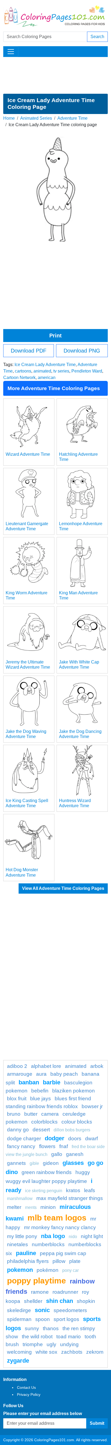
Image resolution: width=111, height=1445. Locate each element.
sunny (32, 1328)
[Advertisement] (55, 75)
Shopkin (86, 1301)
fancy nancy (21, 1146)
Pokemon (20, 1269)
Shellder (33, 1301)
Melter (14, 1207)
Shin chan (59, 1301)
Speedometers (70, 1310)
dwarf (91, 1138)
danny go (18, 1129)
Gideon (51, 1163)
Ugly (51, 1344)
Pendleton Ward (86, 371)
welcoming (19, 1352)
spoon (42, 1319)
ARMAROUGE (19, 1074)
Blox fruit (16, 1098)
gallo (56, 1154)
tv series (61, 371)
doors (74, 1138)
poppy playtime (36, 1280)
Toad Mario (68, 1336)
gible (34, 1163)
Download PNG (82, 351)
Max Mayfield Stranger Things (69, 1198)
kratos (73, 1190)
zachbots (71, 1352)
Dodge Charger (24, 1138)
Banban (29, 1082)
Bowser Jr (92, 1106)
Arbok (96, 1066)
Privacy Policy (28, 1394)
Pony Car (70, 1270)
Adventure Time (72, 118)
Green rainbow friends (47, 1172)
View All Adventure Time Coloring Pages (63, 888)
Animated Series (36, 118)
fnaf (63, 1146)
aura (41, 1074)
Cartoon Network (19, 377)
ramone (40, 1292)
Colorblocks (44, 1122)
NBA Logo (53, 1236)
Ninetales (17, 1244)
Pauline (26, 1253)
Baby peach (64, 1074)
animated (42, 371)
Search (97, 36)
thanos (51, 1328)
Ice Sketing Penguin (43, 1190)
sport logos (66, 1319)
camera (50, 1114)
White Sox (46, 1352)
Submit (97, 1423)
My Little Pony (22, 1236)
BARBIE (51, 1082)
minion (48, 1207)
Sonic (42, 1310)
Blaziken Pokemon (73, 1091)
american (47, 377)
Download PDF (28, 351)
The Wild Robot (37, 1336)
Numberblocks (48, 1244)
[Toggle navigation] (10, 51)
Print (55, 335)
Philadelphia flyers (28, 1261)
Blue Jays (40, 1098)
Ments (31, 1207)
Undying (69, 1344)
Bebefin (39, 1091)
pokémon (47, 1270)
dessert (41, 1129)
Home (9, 118)
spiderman (19, 1319)
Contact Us (26, 1387)
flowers (47, 1146)
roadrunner (65, 1292)
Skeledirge (19, 1310)
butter (30, 1114)
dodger (54, 1138)
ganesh (75, 1154)
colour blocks (76, 1122)
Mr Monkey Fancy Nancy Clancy (60, 1227)
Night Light (92, 1236)
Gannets (16, 1163)
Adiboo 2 (17, 1066)
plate (75, 1261)
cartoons (23, 371)
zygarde (18, 1360)
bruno (13, 1114)
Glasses (73, 1162)
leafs (89, 1190)
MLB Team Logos (56, 1217)
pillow (59, 1261)
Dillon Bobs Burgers (72, 1130)
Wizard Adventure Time (28, 454)
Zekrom (94, 1352)
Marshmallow (20, 1198)
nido (73, 1236)
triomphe (33, 1344)
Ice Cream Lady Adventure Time (45, 364)
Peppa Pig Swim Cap (63, 1253)
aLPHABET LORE (46, 1066)
